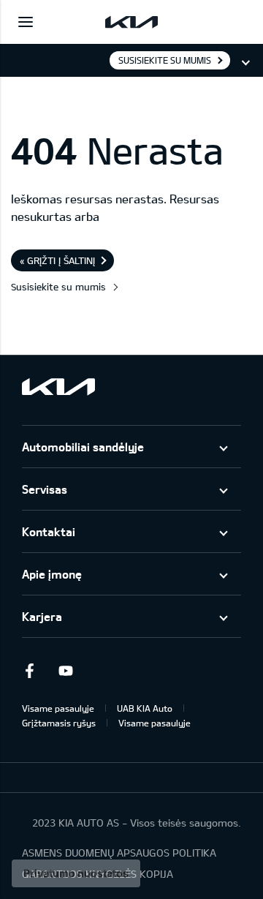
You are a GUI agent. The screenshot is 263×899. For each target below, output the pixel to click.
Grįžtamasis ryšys (59, 723)
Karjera (42, 616)
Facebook (29, 670)
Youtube (65, 670)
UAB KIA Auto (144, 708)
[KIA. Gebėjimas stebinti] (58, 386)
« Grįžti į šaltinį (57, 260)
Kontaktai (48, 531)
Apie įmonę (52, 574)
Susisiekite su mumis (164, 60)
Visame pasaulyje (58, 708)
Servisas (44, 489)
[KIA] (131, 22)
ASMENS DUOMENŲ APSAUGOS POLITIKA (119, 852)
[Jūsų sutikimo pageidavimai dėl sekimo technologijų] (76, 873)
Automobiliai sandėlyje (83, 447)
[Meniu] (25, 22)
